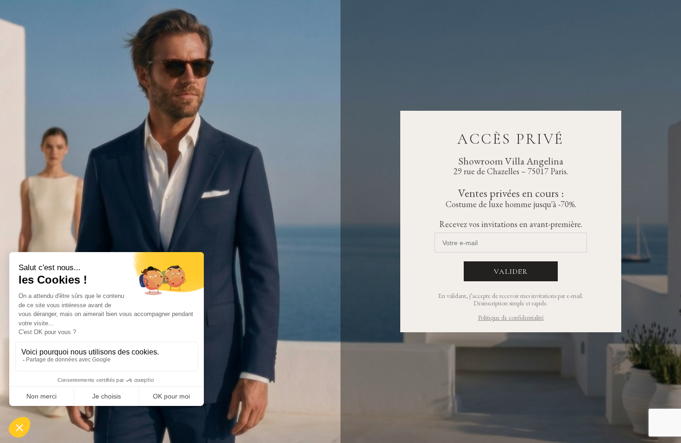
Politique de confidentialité (511, 317)
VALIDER (511, 271)
